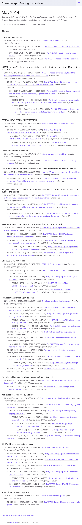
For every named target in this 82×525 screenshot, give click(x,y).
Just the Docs (14, 522)
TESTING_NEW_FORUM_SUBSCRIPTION (57, 123)
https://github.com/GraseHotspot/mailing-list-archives (18, 515)
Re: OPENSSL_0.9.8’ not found (55, 270)
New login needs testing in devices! (56, 301)
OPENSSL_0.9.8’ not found (52, 264)
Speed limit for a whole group (53, 496)
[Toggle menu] (79, 3)
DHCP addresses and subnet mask (55, 447)
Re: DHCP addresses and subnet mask (59, 465)
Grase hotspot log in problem (54, 154)
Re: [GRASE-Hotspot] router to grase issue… (62, 46)
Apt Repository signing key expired (56, 398)
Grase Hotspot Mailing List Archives (23, 3)
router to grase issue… (51, 40)
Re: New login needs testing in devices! (59, 332)
